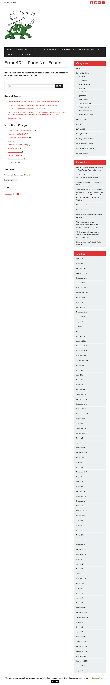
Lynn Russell (83, 96)
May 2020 (79, 370)
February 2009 (81, 637)
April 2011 (79, 564)
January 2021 (81, 341)
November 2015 (81, 472)
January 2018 (81, 428)
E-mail (99, 2)
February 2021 (81, 336)
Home (9, 50)
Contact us (11, 54)
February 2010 (81, 608)
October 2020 (81, 355)
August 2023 (80, 283)
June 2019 (79, 375)
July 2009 (79, 622)
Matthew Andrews (14, 148)
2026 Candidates (22, 50)
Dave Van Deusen (14, 155)
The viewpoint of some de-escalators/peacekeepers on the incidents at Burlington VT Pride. (87, 224)
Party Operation (50, 50)
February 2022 (81, 307)
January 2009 (81, 641)
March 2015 (80, 486)
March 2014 (80, 535)
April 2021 (79, 331)
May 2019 (79, 380)
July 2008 (79, 671)
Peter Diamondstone (15, 152)
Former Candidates (82, 73)
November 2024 (81, 273)
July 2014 (79, 520)
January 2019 (81, 394)
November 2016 (81, 452)
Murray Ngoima (84, 107)
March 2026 (80, 263)
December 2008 (81, 646)
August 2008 (80, 666)
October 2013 (81, 554)
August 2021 (80, 317)
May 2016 (79, 467)
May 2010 (79, 593)
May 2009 (79, 627)
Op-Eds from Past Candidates (18, 137)
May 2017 (79, 438)
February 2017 (81, 448)
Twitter (95, 2)
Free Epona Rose (82, 210)
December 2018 (81, 399)
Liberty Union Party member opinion (20, 130)
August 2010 (80, 583)
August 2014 (80, 515)
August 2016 (80, 457)
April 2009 (79, 632)
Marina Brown (12, 162)
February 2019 (81, 389)
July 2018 (79, 423)
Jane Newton (83, 92)
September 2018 (82, 414)
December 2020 (81, 346)
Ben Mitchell (83, 80)
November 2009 (81, 612)
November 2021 (81, 312)
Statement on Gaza (14, 118)
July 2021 (79, 322)
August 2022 (80, 297)
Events (36, 50)
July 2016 (79, 462)
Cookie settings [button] (97, 678)
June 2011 (79, 559)
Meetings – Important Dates (17, 145)
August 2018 (80, 418)
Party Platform (67, 50)
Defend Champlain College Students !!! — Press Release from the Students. (34, 101)
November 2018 (81, 404)
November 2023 (81, 278)
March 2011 (80, 569)
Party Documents (82, 153)
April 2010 (79, 598)
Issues (10, 141)
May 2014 (79, 530)
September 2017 (82, 433)
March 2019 (80, 385)
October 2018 (81, 409)
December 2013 (81, 545)
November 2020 (81, 351)
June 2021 (79, 326)
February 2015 (81, 491)
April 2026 (79, 259)
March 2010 (80, 603)
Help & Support (81, 119)
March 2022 (80, 302)
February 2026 (81, 268)
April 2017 (79, 443)
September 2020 (82, 360)
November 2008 (81, 651)
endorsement (8, 194)
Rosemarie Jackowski (15, 159)
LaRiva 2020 (80, 129)
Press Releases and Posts (89, 50)
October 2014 (81, 506)
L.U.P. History (25, 54)
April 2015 (79, 481)
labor (16, 194)
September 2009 (82, 617)
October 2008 (81, 656)
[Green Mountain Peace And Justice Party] (21, 43)
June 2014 (79, 525)
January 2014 (81, 540)
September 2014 (82, 511)
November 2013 (81, 549)
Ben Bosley (82, 77)
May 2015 (79, 477)
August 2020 (80, 365)
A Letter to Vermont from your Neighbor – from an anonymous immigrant (32, 105)
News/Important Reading (16, 134)
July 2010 (79, 588)
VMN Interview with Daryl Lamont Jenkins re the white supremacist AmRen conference (87, 234)
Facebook (91, 2)
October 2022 (81, 288)
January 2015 (81, 496)
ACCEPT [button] (55, 681)
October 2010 (81, 578)
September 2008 (82, 661)
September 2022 (82, 292)
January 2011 (81, 574)
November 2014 (81, 501)
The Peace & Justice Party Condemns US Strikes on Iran (27, 109)
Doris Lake (82, 88)
